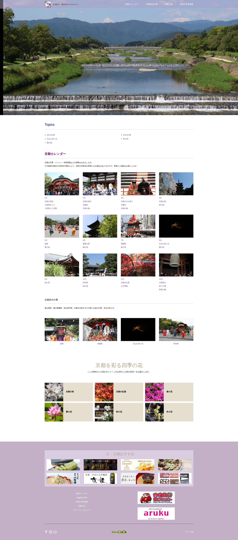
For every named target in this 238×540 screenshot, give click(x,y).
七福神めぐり (50, 205)
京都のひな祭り (127, 201)
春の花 (161, 205)
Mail (55, 531)
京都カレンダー (132, 4)
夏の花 (49, 143)
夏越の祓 (86, 244)
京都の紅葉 (125, 283)
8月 (160, 240)
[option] (119, 57)
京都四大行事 (152, 4)
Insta (50, 531)
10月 (85, 279)
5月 (46, 240)
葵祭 (46, 244)
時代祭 (85, 283)
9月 (46, 279)
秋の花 (125, 139)
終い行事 (162, 286)
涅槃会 (85, 205)
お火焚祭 (124, 286)
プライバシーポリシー (81, 510)
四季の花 (169, 4)
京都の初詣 (49, 201)
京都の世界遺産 (186, 4)
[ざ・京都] (119, 531)
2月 (84, 198)
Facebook (46, 531)
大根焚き (162, 283)
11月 (122, 279)
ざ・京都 (190, 532)
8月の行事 (51, 135)
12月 (161, 279)
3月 (122, 198)
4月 (160, 198)
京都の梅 (86, 208)
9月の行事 (127, 135)
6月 (84, 240)
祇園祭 (123, 244)
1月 (46, 198)
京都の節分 (87, 201)
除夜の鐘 (162, 289)
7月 (122, 240)
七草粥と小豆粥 (51, 208)
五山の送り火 (52, 139)
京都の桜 (162, 201)
